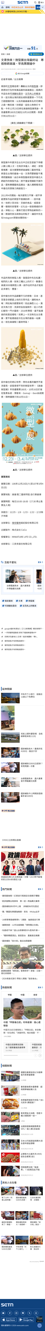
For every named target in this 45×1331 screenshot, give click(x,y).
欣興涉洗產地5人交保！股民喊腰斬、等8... (21, 636)
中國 (22, 994)
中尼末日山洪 (17, 7)
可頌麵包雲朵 (16, 93)
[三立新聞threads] (36, 1313)
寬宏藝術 (16, 522)
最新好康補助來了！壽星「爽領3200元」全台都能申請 (7, 1223)
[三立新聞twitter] (29, 1313)
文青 (10, 86)
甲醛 (10, 994)
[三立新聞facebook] (10, 1313)
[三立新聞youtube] (3, 1313)
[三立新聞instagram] (16, 1313)
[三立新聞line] (23, 1313)
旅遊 (38, 7)
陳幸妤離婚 (30, 7)
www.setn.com (22, 1325)
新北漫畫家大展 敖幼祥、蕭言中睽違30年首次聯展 (35, 1248)
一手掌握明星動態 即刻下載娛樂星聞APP (20, 632)
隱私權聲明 (5, 1325)
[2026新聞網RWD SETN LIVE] (2, 2)
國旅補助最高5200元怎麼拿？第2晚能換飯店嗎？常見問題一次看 (7, 1248)
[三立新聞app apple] (8, 1319)
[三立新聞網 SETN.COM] (2, 7)
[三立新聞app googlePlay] (26, 1319)
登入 (42, 2)
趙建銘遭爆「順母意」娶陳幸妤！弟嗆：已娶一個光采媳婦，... (21, 972)
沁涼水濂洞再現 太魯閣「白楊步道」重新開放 (35, 1198)
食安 (35, 994)
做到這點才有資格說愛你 (14, 641)
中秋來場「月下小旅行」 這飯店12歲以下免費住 (21, 1248)
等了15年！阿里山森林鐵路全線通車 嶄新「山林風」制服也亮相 (7, 1198)
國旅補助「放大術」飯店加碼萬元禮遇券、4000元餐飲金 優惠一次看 (35, 1223)
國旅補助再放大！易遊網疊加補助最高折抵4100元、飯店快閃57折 (21, 1223)
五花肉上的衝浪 (32, 93)
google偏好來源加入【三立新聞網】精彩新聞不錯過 (24, 628)
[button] (35, 2)
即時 (8, 7)
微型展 (35, 86)
